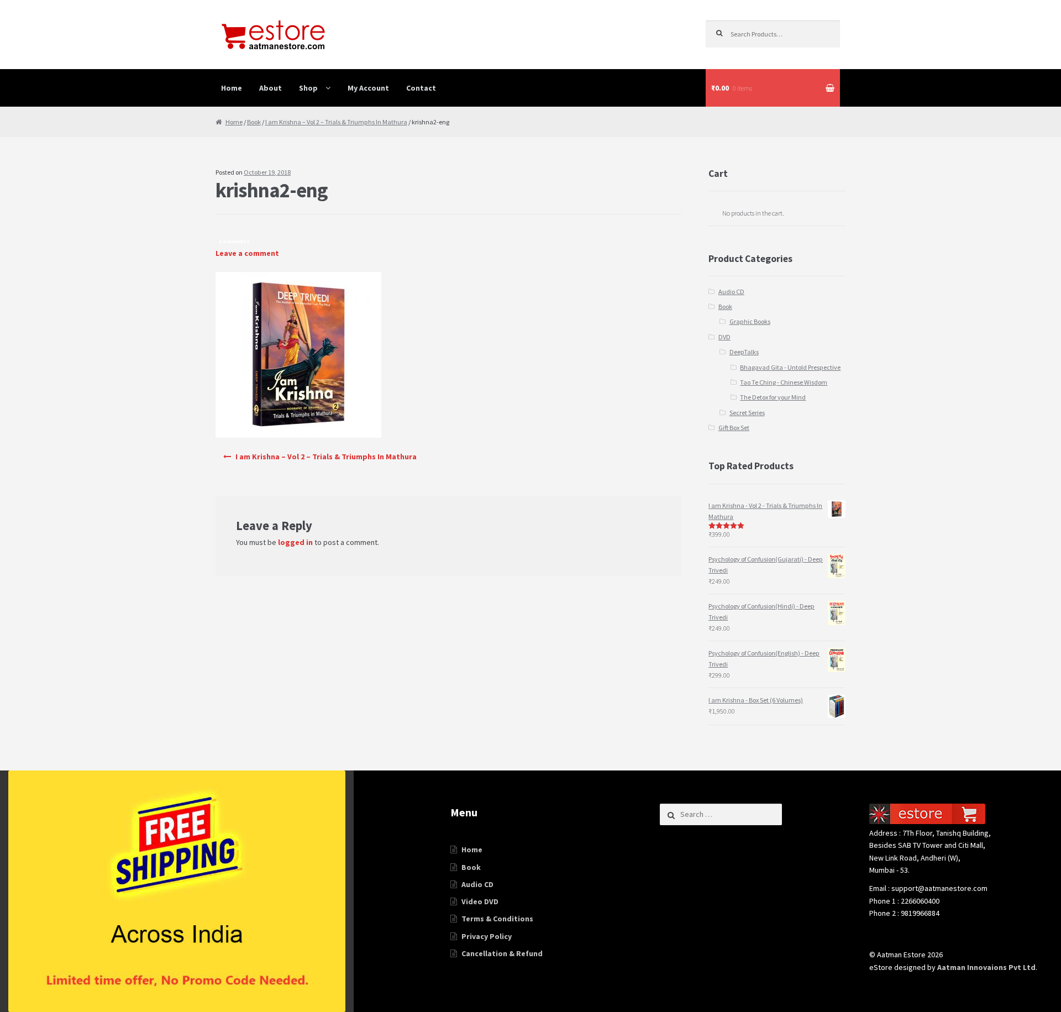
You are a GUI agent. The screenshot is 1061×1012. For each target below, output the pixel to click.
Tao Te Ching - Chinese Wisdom (783, 382)
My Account (368, 88)
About (270, 88)
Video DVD (479, 901)
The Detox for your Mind (773, 397)
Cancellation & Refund (502, 953)
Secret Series (747, 412)
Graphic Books (749, 321)
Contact (421, 88)
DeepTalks (744, 352)
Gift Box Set (733, 427)
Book (254, 122)
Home (231, 88)
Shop (308, 88)
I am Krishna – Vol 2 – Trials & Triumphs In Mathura (336, 122)
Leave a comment (247, 253)
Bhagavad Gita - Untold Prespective (790, 367)
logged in (295, 542)
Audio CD (731, 291)
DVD (724, 337)
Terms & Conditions (497, 919)
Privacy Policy (486, 936)
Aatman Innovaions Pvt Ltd (986, 967)
